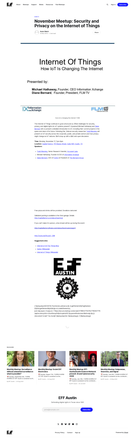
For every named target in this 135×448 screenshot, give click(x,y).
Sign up (77, 432)
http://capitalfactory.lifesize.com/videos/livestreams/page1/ (55, 228)
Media (41, 4)
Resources (49, 4)
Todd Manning (91, 131)
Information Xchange (71, 155)
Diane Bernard (42, 158)
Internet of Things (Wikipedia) (47, 252)
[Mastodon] (69, 424)
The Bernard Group (77, 158)
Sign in (113, 4)
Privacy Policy (59, 432)
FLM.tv (56, 158)
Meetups (26, 4)
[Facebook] (62, 424)
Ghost (126, 432)
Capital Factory (47, 144)
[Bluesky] (66, 424)
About (18, 4)
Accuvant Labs (72, 151)
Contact (69, 432)
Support (34, 4)
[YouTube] (73, 424)
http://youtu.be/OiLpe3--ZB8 (44, 236)
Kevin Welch (44, 31)
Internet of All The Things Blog (48, 246)
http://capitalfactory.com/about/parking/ (48, 218)
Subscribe (122, 5)
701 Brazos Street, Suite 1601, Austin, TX (68, 144)
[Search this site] (107, 4)
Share (97, 32)
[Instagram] (77, 424)
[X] (58, 424)
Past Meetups (60, 4)
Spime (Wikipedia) (43, 249)
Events (36, 16)
